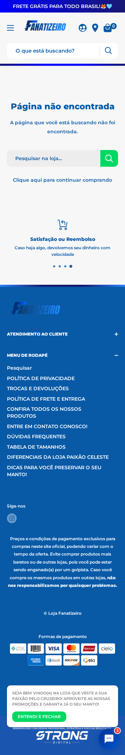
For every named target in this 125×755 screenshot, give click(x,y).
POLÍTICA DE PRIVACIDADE (41, 378)
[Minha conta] (83, 28)
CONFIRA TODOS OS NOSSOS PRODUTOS (44, 412)
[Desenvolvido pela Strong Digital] (63, 735)
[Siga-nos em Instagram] (12, 518)
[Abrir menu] (10, 28)
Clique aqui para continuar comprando (62, 180)
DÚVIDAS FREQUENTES (36, 436)
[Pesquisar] (108, 51)
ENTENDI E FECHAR (39, 716)
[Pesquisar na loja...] (109, 158)
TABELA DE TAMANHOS (36, 447)
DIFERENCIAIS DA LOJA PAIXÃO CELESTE (58, 457)
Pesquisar (19, 368)
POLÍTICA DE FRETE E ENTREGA (46, 399)
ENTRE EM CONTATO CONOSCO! (47, 426)
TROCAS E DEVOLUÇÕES (38, 388)
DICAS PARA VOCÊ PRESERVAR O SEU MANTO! (54, 471)
